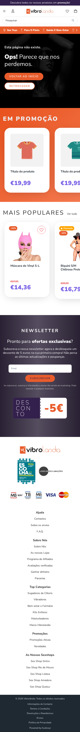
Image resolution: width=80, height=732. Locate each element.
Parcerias (40, 578)
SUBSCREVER (40, 378)
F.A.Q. (40, 531)
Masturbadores (40, 618)
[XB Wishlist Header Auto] (67, 11)
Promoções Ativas (40, 640)
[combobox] (38, 20)
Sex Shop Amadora (40, 680)
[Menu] (4, 11)
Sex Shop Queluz (40, 686)
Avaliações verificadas (40, 565)
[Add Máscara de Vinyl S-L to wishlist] (41, 230)
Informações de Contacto (40, 704)
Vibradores (40, 599)
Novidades (40, 646)
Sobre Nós (40, 546)
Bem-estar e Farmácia (40, 606)
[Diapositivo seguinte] (73, 159)
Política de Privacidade (40, 722)
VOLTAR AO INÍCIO (24, 76)
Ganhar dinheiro (40, 572)
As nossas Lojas (40, 553)
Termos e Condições (40, 708)
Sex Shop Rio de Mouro (40, 667)
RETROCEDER (19, 86)
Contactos (40, 518)
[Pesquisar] (73, 20)
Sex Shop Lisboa (40, 674)
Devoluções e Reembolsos (40, 713)
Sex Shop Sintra (40, 661)
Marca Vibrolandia (40, 625)
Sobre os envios (40, 525)
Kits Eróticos (40, 612)
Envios (40, 717)
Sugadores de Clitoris (40, 593)
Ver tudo (72, 214)
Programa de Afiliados (40, 559)
